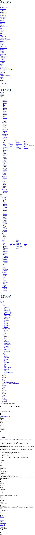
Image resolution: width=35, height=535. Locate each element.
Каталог (4, 305)
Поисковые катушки (6, 320)
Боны (5, 354)
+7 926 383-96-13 (2, 94)
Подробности (1, 424)
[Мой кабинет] (0, 293)
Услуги (4, 380)
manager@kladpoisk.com (3, 523)
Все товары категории (2, 509)
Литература (5, 336)
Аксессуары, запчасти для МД (7, 329)
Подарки (5, 366)
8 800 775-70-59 (2, 77)
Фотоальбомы (2, 517)
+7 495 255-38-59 (2, 78)
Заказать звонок (5, 401)
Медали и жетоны (6, 362)
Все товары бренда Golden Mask (4, 510)
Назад (5, 340)
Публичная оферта (2, 525)
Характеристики (4, 437)
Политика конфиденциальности (5, 524)
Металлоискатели (6, 307)
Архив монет (1, 516)
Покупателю (4, 385)
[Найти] (0, 5)
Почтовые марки (6, 359)
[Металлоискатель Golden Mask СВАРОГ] (5, 416)
